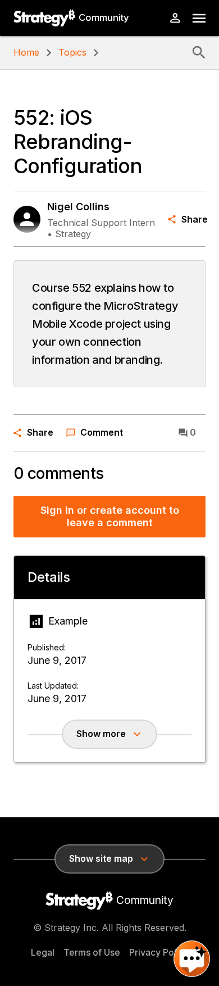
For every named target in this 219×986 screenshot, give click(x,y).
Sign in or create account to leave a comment (109, 516)
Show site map (101, 858)
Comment (101, 432)
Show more (101, 733)
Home (26, 52)
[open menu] (199, 18)
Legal (42, 952)
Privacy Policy (159, 952)
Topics (72, 52)
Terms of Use (91, 952)
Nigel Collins (78, 206)
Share (193, 219)
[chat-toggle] (192, 958)
